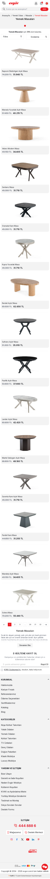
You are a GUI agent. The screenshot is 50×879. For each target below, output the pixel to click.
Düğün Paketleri (8, 752)
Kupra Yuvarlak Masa (10, 265)
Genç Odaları (7, 747)
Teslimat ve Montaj (10, 800)
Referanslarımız (8, 694)
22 (40, 624)
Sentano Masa (8, 187)
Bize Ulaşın (6, 774)
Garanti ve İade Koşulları (12, 778)
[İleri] (46, 624)
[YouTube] (28, 839)
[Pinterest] (38, 839)
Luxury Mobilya (8, 761)
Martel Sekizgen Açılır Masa (13, 458)
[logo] (14, 3)
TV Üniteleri (6, 743)
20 (30, 624)
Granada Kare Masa (10, 226)
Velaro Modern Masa (10, 149)
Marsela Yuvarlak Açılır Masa (14, 110)
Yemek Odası (17, 16)
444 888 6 (27, 826)
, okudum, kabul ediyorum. (23, 670)
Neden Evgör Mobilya (11, 783)
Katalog (4, 707)
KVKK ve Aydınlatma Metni (13, 791)
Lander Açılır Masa (9, 419)
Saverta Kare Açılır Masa (12, 497)
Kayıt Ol (44, 664)
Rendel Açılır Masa (9, 303)
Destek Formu (7, 809)
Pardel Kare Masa (9, 535)
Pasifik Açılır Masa (9, 381)
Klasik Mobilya (8, 756)
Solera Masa (7, 613)
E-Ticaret (17, 876)
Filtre (5, 36)
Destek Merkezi (35, 832)
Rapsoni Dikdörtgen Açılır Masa (15, 71)
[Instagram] (11, 839)
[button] (25, 26)
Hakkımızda (6, 685)
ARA (44, 9)
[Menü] (4, 4)
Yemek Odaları (8, 734)
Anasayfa (6, 16)
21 (35, 624)
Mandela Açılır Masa (10, 574)
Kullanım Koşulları (9, 787)
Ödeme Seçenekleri (10, 698)
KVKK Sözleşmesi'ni (12, 670)
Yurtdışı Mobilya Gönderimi (13, 796)
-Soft (11, 876)
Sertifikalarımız (8, 703)
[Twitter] (22, 839)
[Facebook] (17, 839)
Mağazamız (15, 832)
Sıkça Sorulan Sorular (11, 805)
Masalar (29, 16)
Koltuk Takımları (8, 738)
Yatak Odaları (7, 729)
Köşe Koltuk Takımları (11, 725)
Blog (3, 712)
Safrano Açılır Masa (10, 342)
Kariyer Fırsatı (7, 689)
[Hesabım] (36, 3)
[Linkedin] (33, 839)
